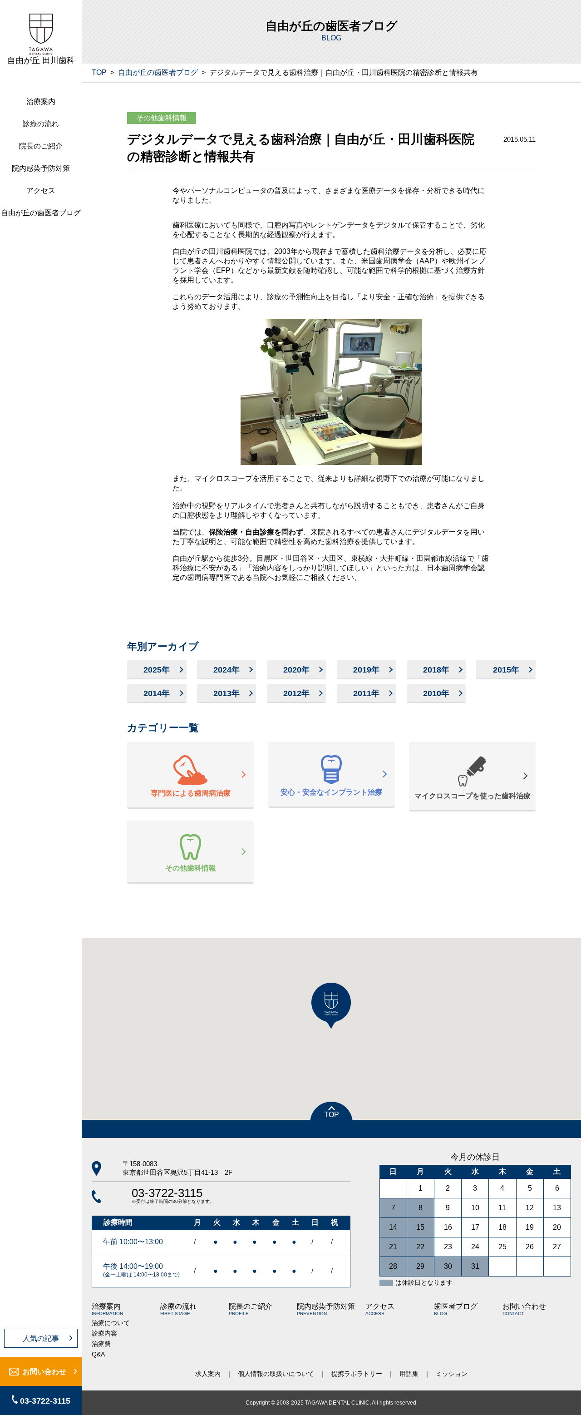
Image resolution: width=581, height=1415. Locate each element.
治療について (111, 1322)
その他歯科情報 (161, 118)
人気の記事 (41, 1338)
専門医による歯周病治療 (191, 793)
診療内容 (104, 1333)
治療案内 (40, 101)
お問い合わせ (44, 1371)
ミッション (452, 1373)
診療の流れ (41, 124)
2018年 (436, 669)
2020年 (296, 669)
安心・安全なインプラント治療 (331, 792)
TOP (99, 72)
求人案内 (208, 1373)
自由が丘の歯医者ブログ (41, 213)
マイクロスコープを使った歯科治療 (472, 796)
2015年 (506, 669)
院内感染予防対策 (41, 168)
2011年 (366, 693)
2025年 (156, 669)
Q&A (98, 1354)
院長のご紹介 (41, 146)
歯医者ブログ (456, 1309)
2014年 (156, 693)
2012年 (296, 693)
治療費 (101, 1343)
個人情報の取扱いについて (276, 1373)
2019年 (366, 669)
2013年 (226, 693)
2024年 (226, 669)
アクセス (40, 190)
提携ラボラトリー (356, 1373)
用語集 (409, 1373)
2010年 (436, 693)
